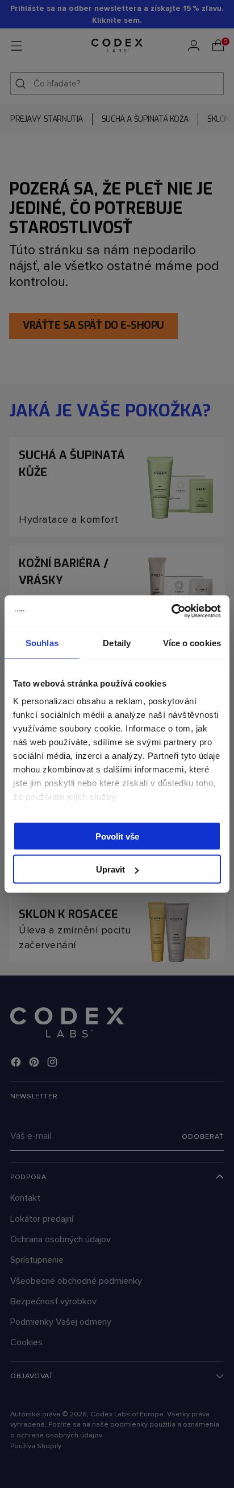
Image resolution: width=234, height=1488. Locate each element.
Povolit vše (117, 836)
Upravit (110, 869)
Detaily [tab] (117, 642)
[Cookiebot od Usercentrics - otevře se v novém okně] (171, 611)
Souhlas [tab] (42, 642)
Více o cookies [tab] (192, 642)
